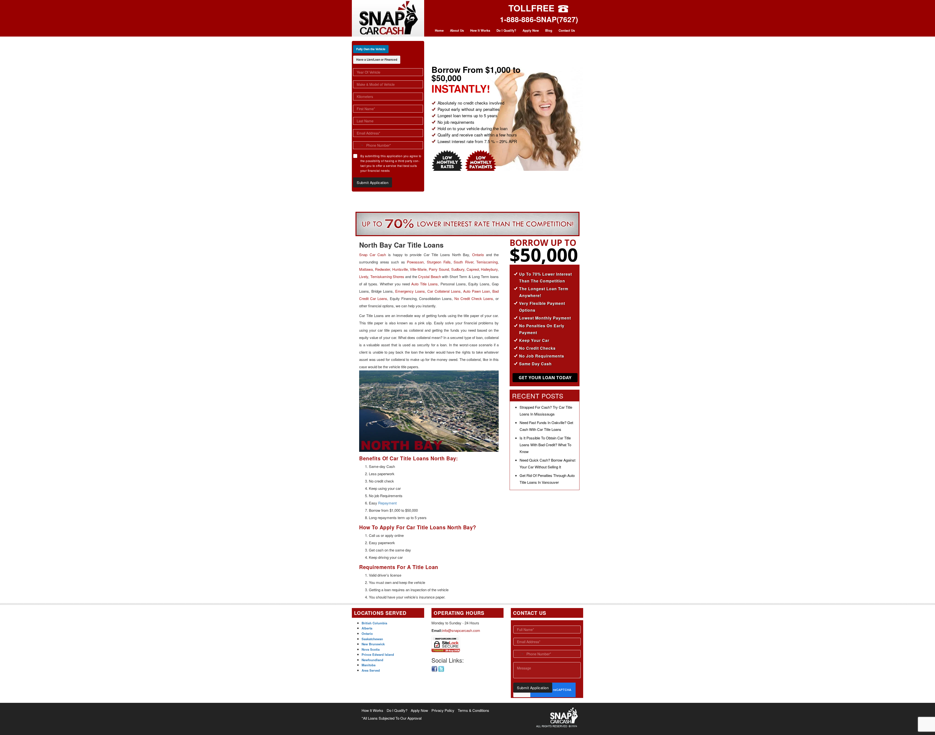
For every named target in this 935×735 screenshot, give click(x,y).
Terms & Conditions (473, 710)
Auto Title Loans (424, 283)
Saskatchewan (372, 639)
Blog (548, 30)
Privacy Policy (442, 710)
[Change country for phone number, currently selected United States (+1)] (359, 145)
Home (439, 30)
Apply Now (531, 30)
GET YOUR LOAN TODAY (545, 377)
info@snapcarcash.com (461, 630)
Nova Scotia (371, 649)
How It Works (480, 30)
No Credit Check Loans (473, 298)
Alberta (367, 628)
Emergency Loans (410, 291)
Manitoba (368, 665)
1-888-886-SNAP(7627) (539, 19)
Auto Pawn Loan (476, 291)
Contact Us (567, 30)
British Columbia (374, 623)
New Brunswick (373, 644)
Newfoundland (372, 660)
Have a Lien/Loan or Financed (376, 59)
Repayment (387, 502)
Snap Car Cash (372, 254)
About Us (457, 30)
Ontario (478, 254)
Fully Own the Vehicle (370, 49)
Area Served (371, 670)
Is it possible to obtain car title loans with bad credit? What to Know (545, 444)
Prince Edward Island (378, 654)
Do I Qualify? (506, 30)
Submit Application (372, 182)
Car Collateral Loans (444, 291)
